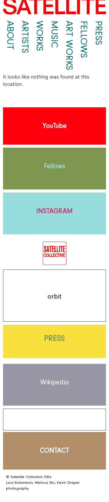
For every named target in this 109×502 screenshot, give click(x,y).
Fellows (83, 39)
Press (98, 33)
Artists (25, 37)
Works (39, 36)
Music (54, 34)
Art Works (69, 45)
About (10, 35)
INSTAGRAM (54, 211)
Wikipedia (54, 382)
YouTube (55, 126)
